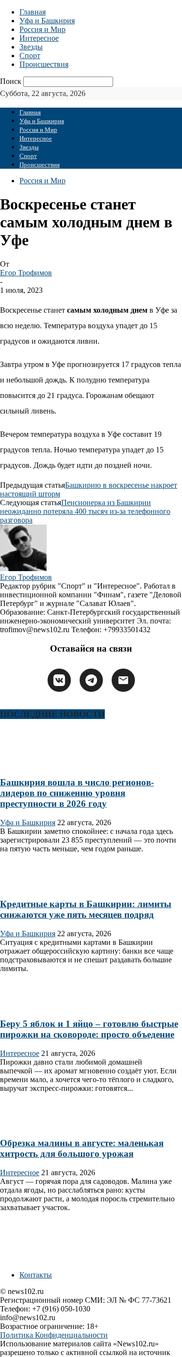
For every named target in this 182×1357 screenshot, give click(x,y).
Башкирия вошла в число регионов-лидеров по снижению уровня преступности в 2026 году (77, 793)
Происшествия (43, 64)
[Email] (123, 680)
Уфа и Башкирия (47, 20)
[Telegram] (91, 680)
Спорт (29, 55)
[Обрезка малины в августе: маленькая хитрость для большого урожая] (31, 1124)
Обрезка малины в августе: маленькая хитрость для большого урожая (82, 1148)
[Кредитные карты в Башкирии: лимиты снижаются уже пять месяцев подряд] (31, 885)
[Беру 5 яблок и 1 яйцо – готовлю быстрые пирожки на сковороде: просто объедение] (31, 1005)
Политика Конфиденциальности (54, 1335)
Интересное (39, 38)
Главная (32, 12)
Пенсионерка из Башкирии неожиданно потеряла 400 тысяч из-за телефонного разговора (85, 511)
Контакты (35, 1275)
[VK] (59, 680)
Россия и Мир (42, 29)
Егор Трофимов (26, 273)
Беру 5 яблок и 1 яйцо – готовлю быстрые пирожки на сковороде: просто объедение (89, 1029)
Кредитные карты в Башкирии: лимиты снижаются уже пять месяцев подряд (85, 909)
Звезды (31, 47)
